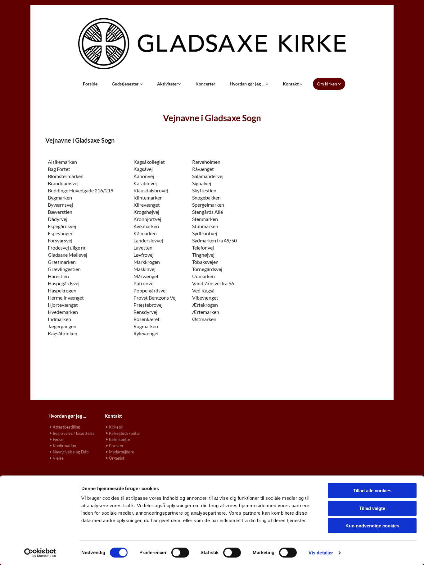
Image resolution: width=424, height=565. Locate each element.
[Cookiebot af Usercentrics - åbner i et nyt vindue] (40, 553)
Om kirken (327, 83)
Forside (90, 83)
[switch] (180, 553)
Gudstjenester (126, 83)
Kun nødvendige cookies (372, 525)
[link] (127, 84)
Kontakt (291, 83)
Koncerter (205, 83)
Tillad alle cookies (372, 490)
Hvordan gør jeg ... (247, 83)
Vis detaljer (321, 552)
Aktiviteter (167, 83)
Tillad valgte (372, 508)
